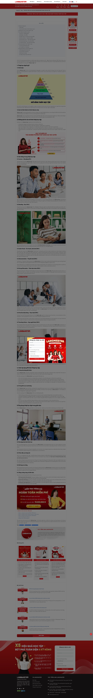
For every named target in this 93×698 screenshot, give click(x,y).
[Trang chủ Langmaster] (21, 1)
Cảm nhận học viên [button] (48, 1)
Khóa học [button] (39, 1)
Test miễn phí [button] (56, 1)
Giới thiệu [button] (32, 1)
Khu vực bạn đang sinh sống (34, 349)
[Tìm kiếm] (76, 2)
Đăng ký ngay (37, 358)
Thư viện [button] (64, 1)
